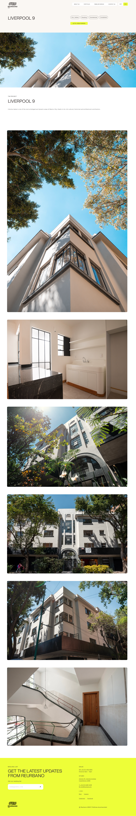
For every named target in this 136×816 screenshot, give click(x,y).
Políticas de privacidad (99, 807)
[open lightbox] (67, 221)
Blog (80, 794)
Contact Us (111, 4)
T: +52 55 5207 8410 (85, 785)
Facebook (90, 798)
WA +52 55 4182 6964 (85, 769)
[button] (40, 787)
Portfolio (87, 4)
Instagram (82, 798)
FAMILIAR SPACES (99, 4)
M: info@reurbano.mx (85, 787)
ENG (125, 4)
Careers (86, 794)
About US (76, 4)
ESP (121, 4)
